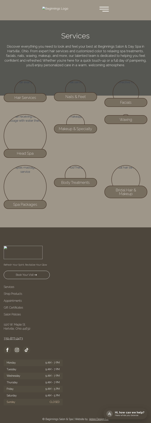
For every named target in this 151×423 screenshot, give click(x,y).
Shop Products (13, 293)
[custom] (26, 350)
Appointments (13, 300)
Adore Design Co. (99, 419)
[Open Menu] (104, 9)
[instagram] (17, 350)
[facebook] (7, 350)
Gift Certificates (13, 307)
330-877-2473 (13, 338)
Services (9, 287)
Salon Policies (12, 314)
